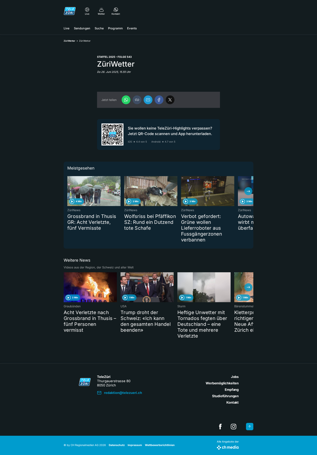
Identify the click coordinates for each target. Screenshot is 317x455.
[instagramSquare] (233, 426)
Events (132, 28)
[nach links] (69, 191)
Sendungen (82, 28)
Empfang (232, 390)
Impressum (135, 445)
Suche (99, 28)
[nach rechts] (248, 191)
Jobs (235, 377)
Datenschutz (117, 445)
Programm (115, 28)
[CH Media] (228, 446)
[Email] (148, 99)
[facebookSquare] (220, 426)
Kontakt (232, 402)
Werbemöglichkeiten (222, 383)
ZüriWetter (69, 40)
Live (67, 28)
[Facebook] (159, 99)
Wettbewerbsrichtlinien (160, 445)
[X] (170, 99)
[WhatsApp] (126, 99)
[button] (137, 99)
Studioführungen (225, 396)
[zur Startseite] (70, 11)
